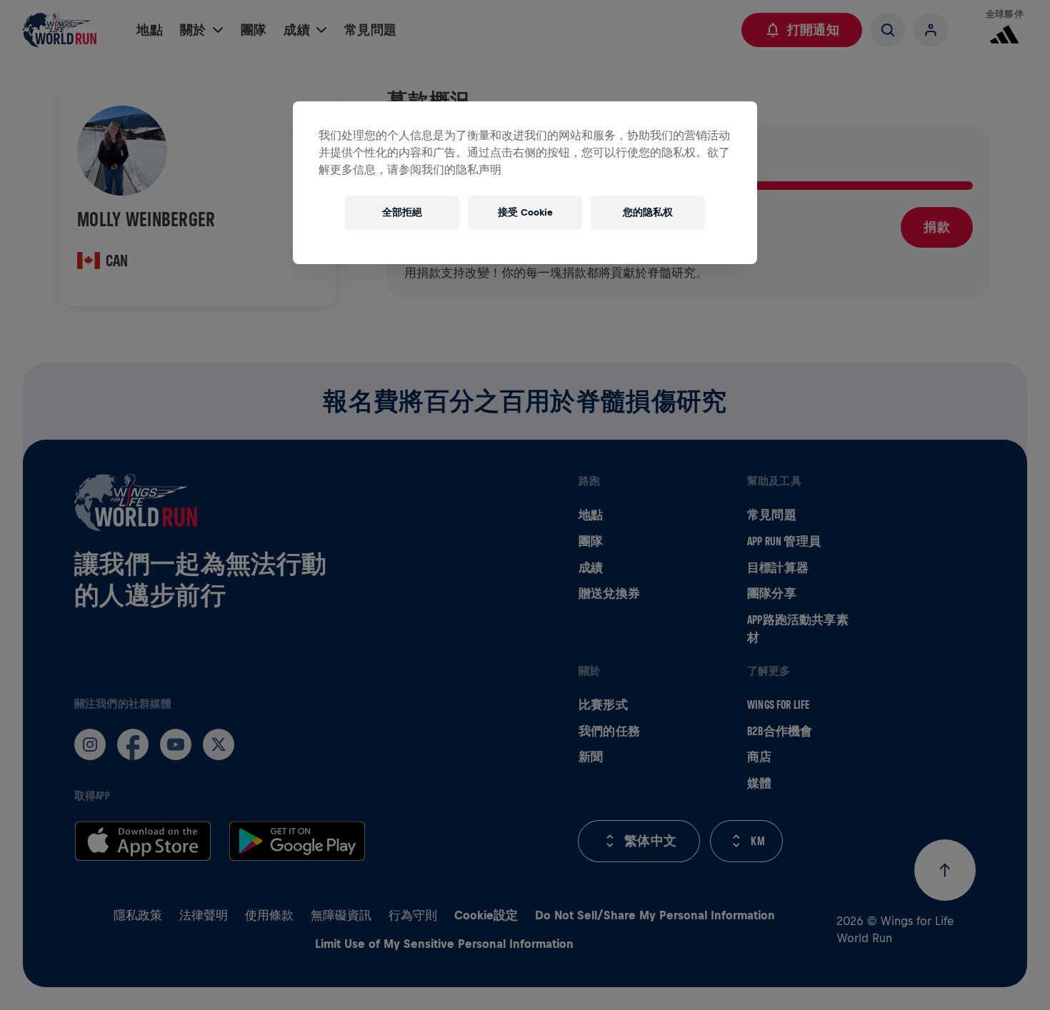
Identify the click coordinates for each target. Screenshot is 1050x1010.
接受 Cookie (525, 212)
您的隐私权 (648, 212)
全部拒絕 (402, 212)
